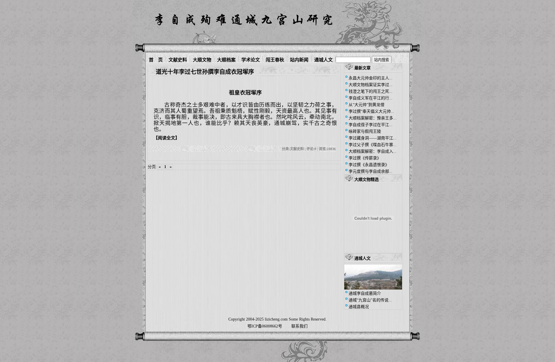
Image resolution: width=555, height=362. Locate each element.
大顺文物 (202, 59)
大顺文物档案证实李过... (371, 85)
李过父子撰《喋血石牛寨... (373, 145)
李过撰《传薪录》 (365, 158)
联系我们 (299, 326)
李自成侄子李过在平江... (371, 125)
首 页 (156, 59)
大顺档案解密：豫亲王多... (373, 118)
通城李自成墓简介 (365, 293)
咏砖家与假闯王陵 (365, 131)
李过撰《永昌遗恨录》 (369, 165)
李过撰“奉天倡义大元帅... (371, 111)
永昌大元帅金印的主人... (371, 78)
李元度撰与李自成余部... (371, 171)
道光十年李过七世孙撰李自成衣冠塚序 (205, 72)
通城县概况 (359, 307)
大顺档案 (226, 59)
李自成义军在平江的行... (371, 98)
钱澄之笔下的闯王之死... (371, 91)
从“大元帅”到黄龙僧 (366, 105)
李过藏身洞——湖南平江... (373, 138)
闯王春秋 (275, 59)
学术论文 (250, 59)
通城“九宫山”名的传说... (370, 300)
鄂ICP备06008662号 (264, 326)
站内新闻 (299, 59)
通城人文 (323, 59)
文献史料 (178, 59)
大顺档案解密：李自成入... (373, 151)
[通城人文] (373, 288)
